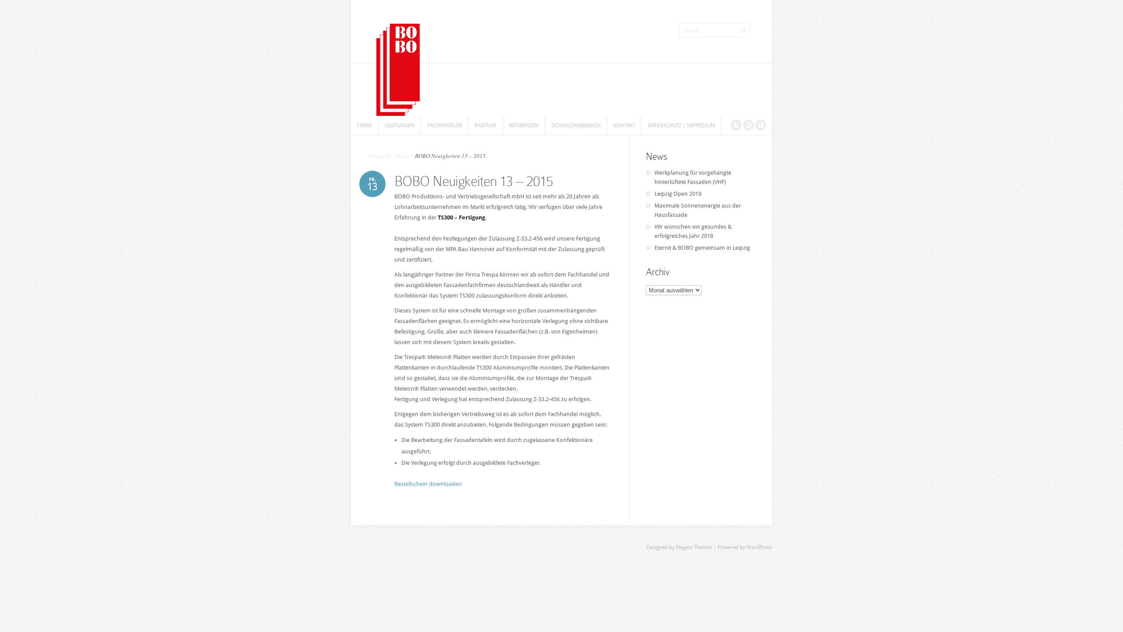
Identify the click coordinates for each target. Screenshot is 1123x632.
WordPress (759, 547)
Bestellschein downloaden (428, 484)
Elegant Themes (694, 547)
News (403, 156)
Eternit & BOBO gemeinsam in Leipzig (702, 247)
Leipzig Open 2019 (677, 193)
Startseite (379, 156)
